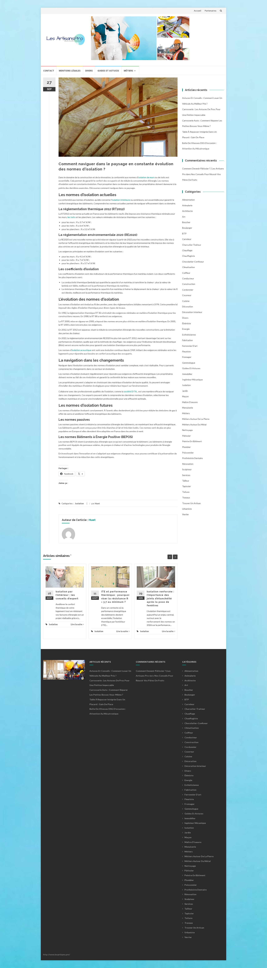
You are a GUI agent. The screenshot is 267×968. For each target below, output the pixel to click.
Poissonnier (188, 452)
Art (183, 216)
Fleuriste (186, 351)
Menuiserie (187, 407)
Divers (89, 70)
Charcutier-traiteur (191, 244)
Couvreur (186, 295)
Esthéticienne (189, 334)
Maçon (185, 396)
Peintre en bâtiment (192, 441)
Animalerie (187, 205)
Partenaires (210, 10)
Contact (48, 70)
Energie (186, 329)
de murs (151, 177)
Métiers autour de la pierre (195, 419)
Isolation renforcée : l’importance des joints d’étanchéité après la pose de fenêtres (160, 598)
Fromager (186, 357)
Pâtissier (186, 435)
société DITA (130, 391)
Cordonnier (187, 289)
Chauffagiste (188, 256)
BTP (184, 233)
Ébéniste (186, 323)
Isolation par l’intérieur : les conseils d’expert (67, 595)
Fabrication (187, 340)
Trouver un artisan (191, 503)
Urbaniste (187, 508)
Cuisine (185, 301)
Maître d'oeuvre (190, 402)
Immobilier (187, 374)
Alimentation (188, 199)
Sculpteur (187, 469)
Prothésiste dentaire (192, 458)
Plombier (186, 447)
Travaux (186, 497)
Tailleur (185, 480)
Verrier (185, 514)
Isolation (79, 503)
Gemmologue (188, 362)
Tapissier (186, 486)
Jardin (185, 391)
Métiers (128, 70)
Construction (188, 284)
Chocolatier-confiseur (193, 261)
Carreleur (186, 239)
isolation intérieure (121, 200)
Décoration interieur (192, 312)
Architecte (187, 211)
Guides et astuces (108, 70)
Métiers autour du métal (194, 424)
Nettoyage (187, 430)
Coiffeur (186, 273)
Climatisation (188, 267)
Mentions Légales (70, 70)
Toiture (185, 492)
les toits (71, 217)
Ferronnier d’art (189, 346)
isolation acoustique (81, 350)
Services (186, 475)
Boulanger (187, 227)
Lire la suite (76, 624)
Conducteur (188, 278)
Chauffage (187, 250)
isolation (142, 177)
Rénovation (187, 464)
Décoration (187, 306)
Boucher (186, 222)
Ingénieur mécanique (192, 379)
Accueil (197, 10)
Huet (97, 503)
